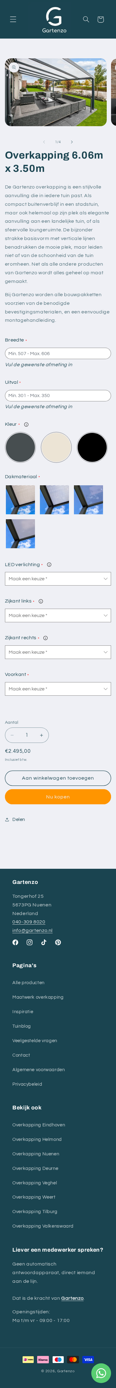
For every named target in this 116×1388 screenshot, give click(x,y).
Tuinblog (21, 1026)
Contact (21, 1055)
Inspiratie (22, 1011)
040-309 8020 (28, 921)
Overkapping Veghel (34, 1183)
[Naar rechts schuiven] (72, 142)
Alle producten (28, 982)
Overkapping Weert (34, 1197)
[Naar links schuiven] (44, 142)
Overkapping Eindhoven (38, 1125)
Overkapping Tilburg (35, 1211)
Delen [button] (18, 819)
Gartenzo (66, 1371)
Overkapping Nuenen (35, 1154)
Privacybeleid (27, 1084)
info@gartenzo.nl (32, 930)
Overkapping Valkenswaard (43, 1226)
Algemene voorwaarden (38, 1069)
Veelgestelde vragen (34, 1040)
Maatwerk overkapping (38, 997)
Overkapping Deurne (35, 1168)
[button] (13, 19)
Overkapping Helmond (37, 1139)
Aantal (12, 722)
